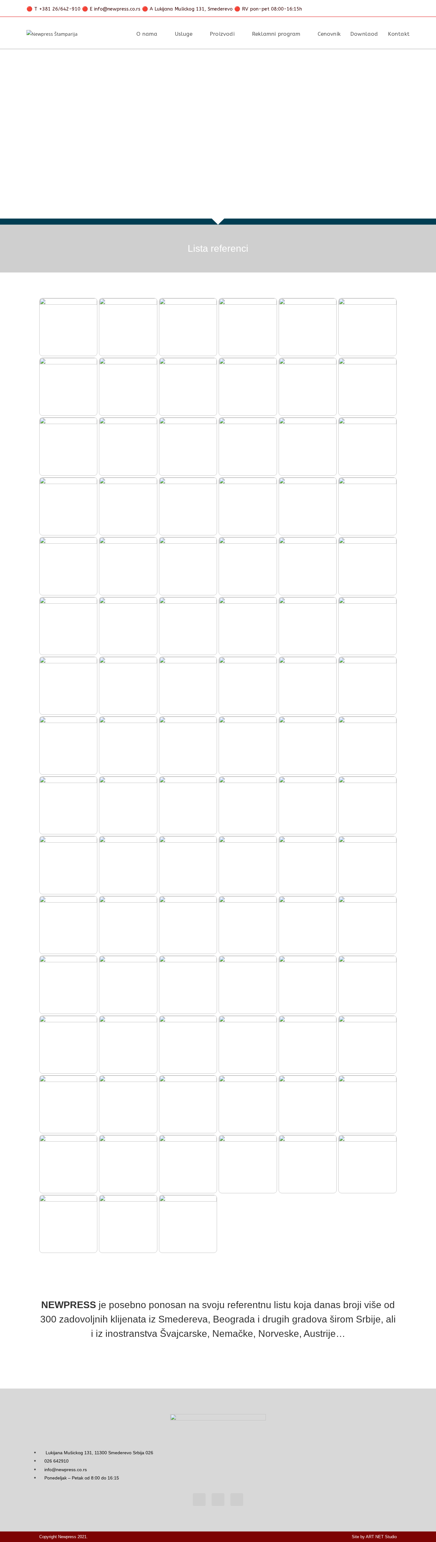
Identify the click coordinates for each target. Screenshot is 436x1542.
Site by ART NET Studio (374, 1536)
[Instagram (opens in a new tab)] (385, 9)
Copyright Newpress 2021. (63, 1536)
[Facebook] (199, 1499)
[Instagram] (236, 1499)
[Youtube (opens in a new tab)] (406, 9)
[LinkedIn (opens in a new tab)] (396, 9)
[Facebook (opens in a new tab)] (374, 9)
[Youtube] (218, 1499)
